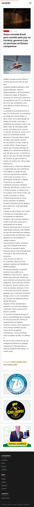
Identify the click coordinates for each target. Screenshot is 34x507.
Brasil (3, 463)
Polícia (3, 479)
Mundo (6, 31)
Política (4, 482)
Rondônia (4, 460)
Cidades (4, 469)
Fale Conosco (6, 498)
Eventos (4, 488)
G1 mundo (7, 362)
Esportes (4, 485)
